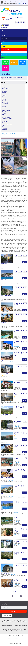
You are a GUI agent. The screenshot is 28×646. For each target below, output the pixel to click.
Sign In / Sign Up (5, 27)
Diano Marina (5, 103)
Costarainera (5, 100)
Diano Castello (5, 102)
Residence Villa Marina (5, 374)
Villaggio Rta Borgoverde (16, 433)
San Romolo (4, 121)
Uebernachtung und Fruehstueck (9, 629)
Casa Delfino (16, 541)
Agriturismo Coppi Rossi (16, 342)
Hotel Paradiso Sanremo (6, 295)
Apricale (4, 87)
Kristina (2, 494)
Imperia (3, 107)
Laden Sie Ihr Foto (22, 62)
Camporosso (5, 94)
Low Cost (18, 635)
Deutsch (5, 25)
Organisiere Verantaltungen (7, 625)
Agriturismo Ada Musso (16, 552)
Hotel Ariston (15, 394)
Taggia (3, 125)
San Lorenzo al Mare (6, 120)
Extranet (3, 57)
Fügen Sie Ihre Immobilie (5, 54)
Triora (3, 126)
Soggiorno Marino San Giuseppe (7, 477)
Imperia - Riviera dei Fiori (17, 77)
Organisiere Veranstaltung (6, 62)
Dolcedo (4, 106)
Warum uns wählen (4, 33)
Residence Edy (17, 458)
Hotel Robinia (17, 382)
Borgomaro (4, 91)
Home (2, 30)
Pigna (3, 114)
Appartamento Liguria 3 (17, 580)
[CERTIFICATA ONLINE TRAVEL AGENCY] (3, 18)
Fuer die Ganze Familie (21, 620)
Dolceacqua (4, 104)
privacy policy (19, 3)
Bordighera (4, 89)
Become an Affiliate (7, 615)
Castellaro (4, 95)
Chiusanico (4, 99)
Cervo (3, 98)
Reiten (10, 623)
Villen (22, 630)
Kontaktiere (3, 41)
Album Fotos (5, 68)
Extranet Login (16, 638)
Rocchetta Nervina (6, 117)
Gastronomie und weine (6, 621)
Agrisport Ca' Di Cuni (5, 573)
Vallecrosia (4, 128)
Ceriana (3, 96)
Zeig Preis (24, 262)
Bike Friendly (12, 620)
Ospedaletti (4, 111)
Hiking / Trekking (18, 621)
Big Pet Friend (6, 620)
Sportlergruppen (14, 62)
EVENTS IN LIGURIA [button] (5, 49)
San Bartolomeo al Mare (7, 118)
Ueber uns (3, 35)
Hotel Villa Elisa (4, 263)
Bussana (4, 92)
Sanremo (4, 122)
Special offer (24, 625)
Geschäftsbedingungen (20, 636)
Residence (13, 630)
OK (24, 3)
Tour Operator (3, 43)
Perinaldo (4, 113)
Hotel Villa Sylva (4, 322)
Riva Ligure (4, 115)
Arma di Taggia (5, 88)
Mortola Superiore (6, 110)
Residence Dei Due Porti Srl (18, 304)
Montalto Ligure (5, 109)
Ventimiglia (4, 78)
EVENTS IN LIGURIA (14, 626)
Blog (20, 625)
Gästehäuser (19, 629)
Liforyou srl (11, 643)
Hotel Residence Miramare (17, 421)
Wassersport (22, 623)
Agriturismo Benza (16, 331)
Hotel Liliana (3, 510)
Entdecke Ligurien (4, 38)
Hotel (25, 629)
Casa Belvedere (17, 518)
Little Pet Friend (16, 623)
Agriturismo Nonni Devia (6, 414)
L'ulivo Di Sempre (16, 445)
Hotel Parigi (3, 279)
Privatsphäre (9, 638)
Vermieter (8, 630)
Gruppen (16, 625)
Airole (3, 85)
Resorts (18, 630)
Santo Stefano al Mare (7, 124)
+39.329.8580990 (20, 17)
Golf (13, 621)
